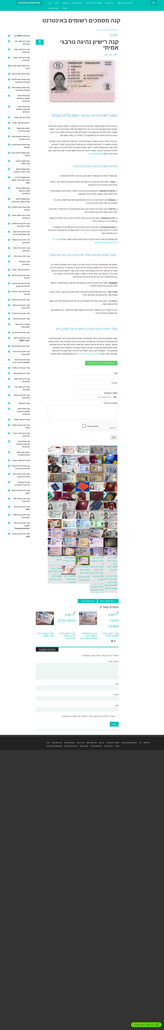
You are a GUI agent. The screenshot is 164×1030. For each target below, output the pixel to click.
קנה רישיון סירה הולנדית (21, 368)
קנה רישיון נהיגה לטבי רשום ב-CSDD (21, 339)
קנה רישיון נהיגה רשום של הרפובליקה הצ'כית (21, 232)
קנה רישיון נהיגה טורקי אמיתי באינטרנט (67, 636)
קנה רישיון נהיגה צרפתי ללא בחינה (21, 306)
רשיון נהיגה (99, 30)
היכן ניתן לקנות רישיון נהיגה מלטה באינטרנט (88, 636)
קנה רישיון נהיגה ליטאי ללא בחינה (21, 352)
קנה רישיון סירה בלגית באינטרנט (21, 249)
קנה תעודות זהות (69, 742)
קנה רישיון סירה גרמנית (21, 313)
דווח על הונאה (53, 8)
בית (49, 2)
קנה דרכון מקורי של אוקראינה (22, 42)
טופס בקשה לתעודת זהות (54, 746)
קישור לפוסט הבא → (87, 601)
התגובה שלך (113, 661)
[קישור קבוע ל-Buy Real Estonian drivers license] (110, 621)
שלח (113, 437)
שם (117, 683)
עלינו (56, 2)
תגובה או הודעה (110, 403)
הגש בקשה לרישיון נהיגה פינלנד (20, 154)
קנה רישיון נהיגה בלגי (22, 256)
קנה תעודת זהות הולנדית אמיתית (20, 145)
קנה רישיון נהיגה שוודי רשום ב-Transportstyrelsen (21, 525)
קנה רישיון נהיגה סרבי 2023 (46, 634)
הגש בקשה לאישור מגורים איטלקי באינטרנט (23, 191)
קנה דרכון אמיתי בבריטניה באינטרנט (22, 483)
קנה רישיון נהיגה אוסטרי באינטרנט (21, 240)
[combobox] (114, 397)
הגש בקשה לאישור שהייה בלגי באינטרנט (21, 170)
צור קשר (65, 2)
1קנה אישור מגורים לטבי (20, 73)
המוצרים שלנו (77, 2)
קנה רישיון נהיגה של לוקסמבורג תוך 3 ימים (21, 360)
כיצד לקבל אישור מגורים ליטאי (20, 66)
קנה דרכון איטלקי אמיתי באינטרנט (21, 216)
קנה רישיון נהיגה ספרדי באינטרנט (21, 515)
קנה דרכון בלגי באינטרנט (24, 262)
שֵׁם (115, 373)
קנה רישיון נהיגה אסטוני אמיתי (111, 634)
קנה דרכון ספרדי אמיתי (21, 460)
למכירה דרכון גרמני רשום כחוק (22, 325)
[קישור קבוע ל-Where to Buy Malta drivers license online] (88, 621)
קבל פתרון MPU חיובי (22, 35)
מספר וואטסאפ (110, 393)
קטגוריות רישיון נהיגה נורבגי (88, 354)
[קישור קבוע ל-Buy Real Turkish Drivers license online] (66, 621)
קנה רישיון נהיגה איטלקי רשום (21, 491)
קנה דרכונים (80, 742)
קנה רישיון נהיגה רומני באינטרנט (21, 499)
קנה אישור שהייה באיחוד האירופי (20, 292)
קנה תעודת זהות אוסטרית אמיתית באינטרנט (23, 98)
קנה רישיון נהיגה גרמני (21, 318)
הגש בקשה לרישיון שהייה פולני (23, 162)
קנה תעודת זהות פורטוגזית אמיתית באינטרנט (23, 109)
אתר (117, 705)
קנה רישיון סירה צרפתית (21, 299)
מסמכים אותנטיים (95, 154)
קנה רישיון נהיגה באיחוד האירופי (21, 276)
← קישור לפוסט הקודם (108, 601)
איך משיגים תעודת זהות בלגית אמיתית (21, 137)
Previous (109, 607)
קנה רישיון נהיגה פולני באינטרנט (21, 396)
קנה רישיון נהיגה (57, 742)
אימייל (114, 383)
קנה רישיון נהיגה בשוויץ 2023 (21, 535)
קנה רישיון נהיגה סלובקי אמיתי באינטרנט (21, 224)
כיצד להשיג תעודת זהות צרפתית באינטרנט (21, 88)
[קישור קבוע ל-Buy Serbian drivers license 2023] (45, 621)
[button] (146, 1024)
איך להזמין (109, 2)
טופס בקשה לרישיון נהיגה (129, 742)
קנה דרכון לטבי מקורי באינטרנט (22, 50)
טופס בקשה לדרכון (96, 746)
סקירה (65, 8)
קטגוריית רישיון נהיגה (93, 2)
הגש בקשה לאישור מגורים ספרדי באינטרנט (20, 200)
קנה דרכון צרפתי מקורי (21, 373)
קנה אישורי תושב (91, 742)
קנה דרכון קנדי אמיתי (22, 117)
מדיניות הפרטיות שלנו (125, 2)
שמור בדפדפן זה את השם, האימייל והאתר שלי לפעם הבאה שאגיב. (88, 716)
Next (115, 607)
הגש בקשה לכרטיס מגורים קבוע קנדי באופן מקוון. (21, 180)
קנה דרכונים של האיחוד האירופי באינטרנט (21, 284)
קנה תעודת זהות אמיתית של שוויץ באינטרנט (20, 80)
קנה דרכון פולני (24, 403)
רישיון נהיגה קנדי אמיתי (21, 122)
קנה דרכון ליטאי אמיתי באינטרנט (21, 58)
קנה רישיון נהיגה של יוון (21, 332)
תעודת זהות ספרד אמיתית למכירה (23, 129)
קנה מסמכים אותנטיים (111, 30)
